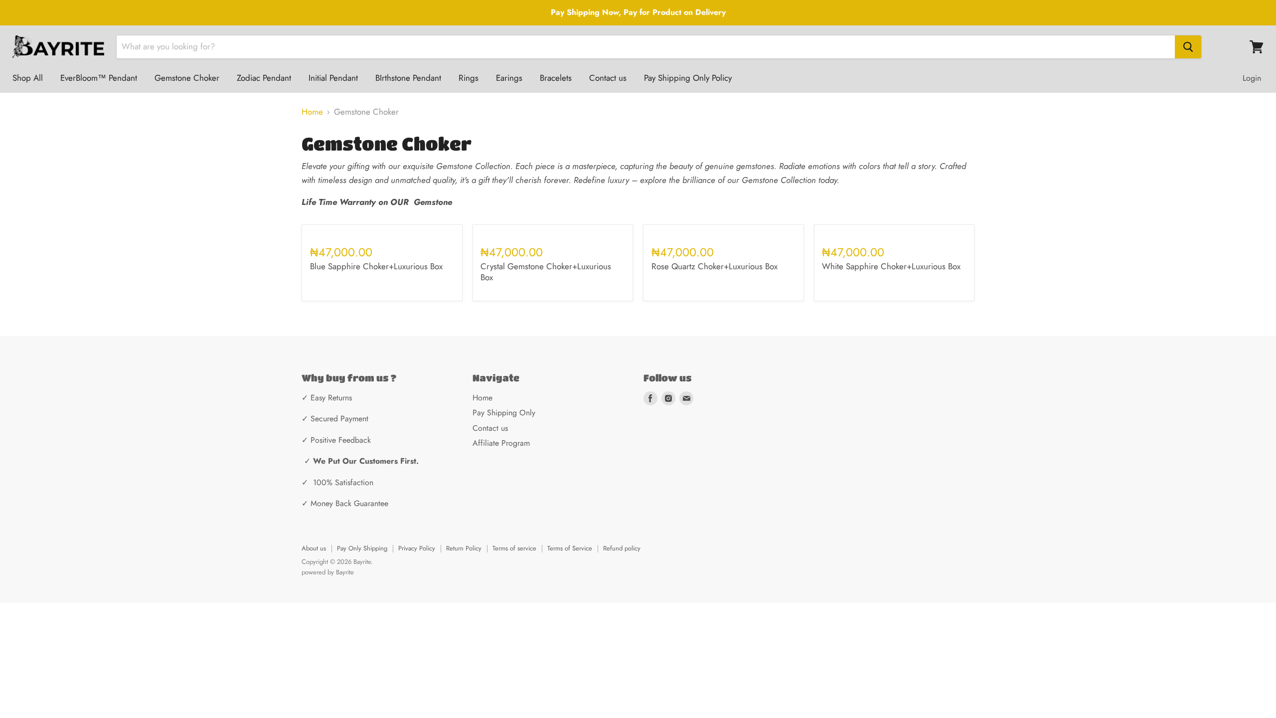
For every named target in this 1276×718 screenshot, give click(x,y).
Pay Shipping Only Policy (688, 78)
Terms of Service (569, 548)
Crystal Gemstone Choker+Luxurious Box (545, 271)
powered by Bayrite (328, 572)
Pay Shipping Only (504, 412)
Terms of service (514, 548)
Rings (468, 78)
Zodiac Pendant (264, 78)
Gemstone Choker (187, 78)
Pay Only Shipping (362, 548)
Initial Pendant (333, 78)
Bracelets (556, 78)
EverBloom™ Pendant (98, 78)
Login (1252, 78)
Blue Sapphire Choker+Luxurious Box (376, 266)
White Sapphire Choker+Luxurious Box (891, 266)
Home (312, 112)
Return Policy (463, 548)
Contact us (608, 78)
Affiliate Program (501, 443)
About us (314, 548)
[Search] (1188, 46)
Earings (509, 78)
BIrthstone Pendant (408, 78)
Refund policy (621, 548)
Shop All (27, 78)
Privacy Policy (416, 548)
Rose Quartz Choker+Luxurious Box (714, 266)
